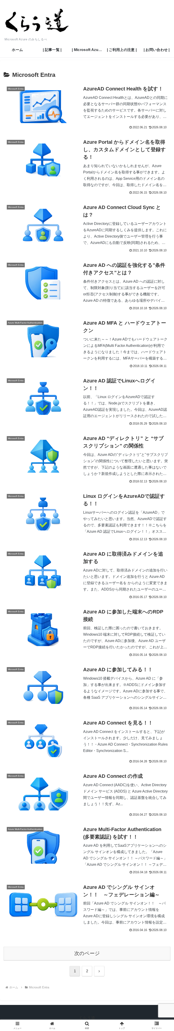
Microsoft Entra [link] (16, 89)
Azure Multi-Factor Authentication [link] (25, 322)
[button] (161, 747)
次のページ (87, 953)
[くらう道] (45, 20)
